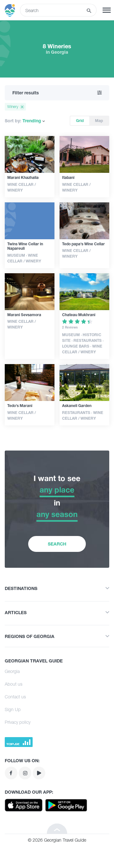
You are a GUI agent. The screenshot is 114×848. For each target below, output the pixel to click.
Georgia (12, 671)
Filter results (25, 92)
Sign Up (13, 709)
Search (57, 543)
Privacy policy (17, 722)
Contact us (15, 696)
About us (13, 684)
